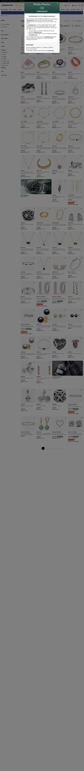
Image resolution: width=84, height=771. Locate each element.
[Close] (58, 4)
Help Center (51, 50)
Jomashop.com (30, 20)
